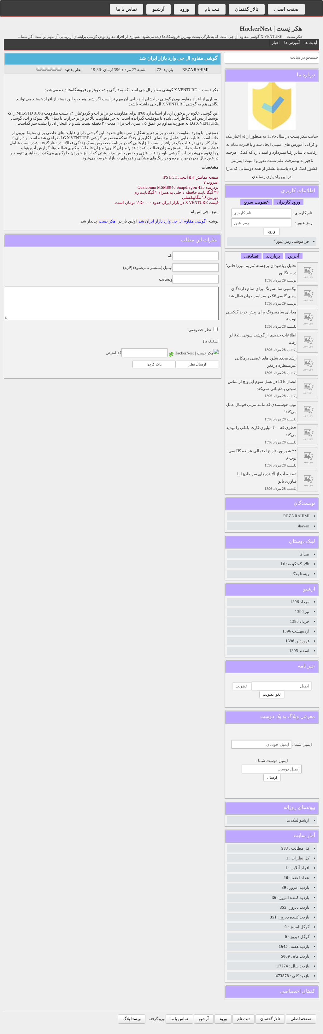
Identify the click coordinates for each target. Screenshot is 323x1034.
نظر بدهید (73, 69)
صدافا (304, 554)
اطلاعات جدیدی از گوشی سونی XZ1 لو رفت (263, 342)
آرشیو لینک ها (297, 820)
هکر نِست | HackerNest (271, 28)
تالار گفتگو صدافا (295, 564)
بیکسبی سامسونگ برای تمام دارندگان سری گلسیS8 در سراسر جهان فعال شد (262, 295)
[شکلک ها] (211, 341)
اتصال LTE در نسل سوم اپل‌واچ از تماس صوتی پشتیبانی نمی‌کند (262, 388)
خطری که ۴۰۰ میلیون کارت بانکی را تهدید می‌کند (261, 434)
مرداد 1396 (299, 601)
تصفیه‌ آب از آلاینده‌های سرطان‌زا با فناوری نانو (267, 481)
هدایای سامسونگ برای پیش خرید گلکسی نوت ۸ (261, 319)
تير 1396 (302, 611)
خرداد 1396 (299, 621)
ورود (184, 9)
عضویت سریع (256, 202)
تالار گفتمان (246, 9)
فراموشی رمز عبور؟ (291, 241)
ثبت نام (212, 9)
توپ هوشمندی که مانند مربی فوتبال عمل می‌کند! (261, 411)
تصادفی (251, 256)
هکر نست (107, 221)
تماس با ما (126, 9)
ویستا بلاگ (300, 573)
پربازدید (273, 256)
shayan (303, 526)
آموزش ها (292, 42)
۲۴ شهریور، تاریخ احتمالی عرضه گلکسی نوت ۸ (262, 458)
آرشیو (158, 9)
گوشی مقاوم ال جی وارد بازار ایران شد (178, 58)
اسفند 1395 (299, 650)
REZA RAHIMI (195, 69)
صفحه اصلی (286, 9)
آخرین (293, 256)
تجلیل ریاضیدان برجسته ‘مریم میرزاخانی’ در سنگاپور (261, 272)
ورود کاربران (288, 202)
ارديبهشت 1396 (295, 631)
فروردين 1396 (297, 641)
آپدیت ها (310, 42)
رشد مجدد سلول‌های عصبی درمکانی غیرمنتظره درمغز (266, 365)
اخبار (275, 42)
